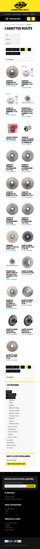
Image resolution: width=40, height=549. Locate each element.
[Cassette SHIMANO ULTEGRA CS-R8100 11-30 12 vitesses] (12, 291)
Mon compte (8, 14)
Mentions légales (10, 497)
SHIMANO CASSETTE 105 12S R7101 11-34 (12, 247)
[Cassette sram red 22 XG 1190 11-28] (12, 346)
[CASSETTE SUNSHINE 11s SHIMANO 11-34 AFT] (12, 99)
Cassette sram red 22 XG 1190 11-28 (11, 356)
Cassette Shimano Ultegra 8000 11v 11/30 (26, 220)
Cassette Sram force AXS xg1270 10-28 (11, 331)
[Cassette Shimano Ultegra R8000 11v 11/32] (27, 156)
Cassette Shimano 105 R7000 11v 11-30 (11, 193)
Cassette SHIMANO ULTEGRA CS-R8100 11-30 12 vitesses (11, 303)
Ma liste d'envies (16, 14)
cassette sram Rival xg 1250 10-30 (27, 302)
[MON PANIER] (33, 19)
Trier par (8, 49)
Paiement (7, 525)
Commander (25, 14)
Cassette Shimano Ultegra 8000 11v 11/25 (11, 167)
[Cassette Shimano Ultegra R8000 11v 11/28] (12, 209)
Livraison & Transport (11, 523)
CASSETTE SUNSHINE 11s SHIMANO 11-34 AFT (11, 110)
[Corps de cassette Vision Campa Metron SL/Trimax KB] (27, 128)
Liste (29, 49)
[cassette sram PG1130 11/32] (12, 128)
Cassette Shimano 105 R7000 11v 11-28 (11, 82)
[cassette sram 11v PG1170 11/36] (27, 262)
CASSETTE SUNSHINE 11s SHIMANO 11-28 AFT (26, 83)
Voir (23, 49)
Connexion (32, 14)
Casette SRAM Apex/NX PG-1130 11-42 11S (27, 247)
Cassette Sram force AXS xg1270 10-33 (27, 331)
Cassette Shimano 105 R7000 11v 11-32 (27, 193)
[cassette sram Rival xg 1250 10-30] (27, 291)
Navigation (14, 19)
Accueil (7, 24)
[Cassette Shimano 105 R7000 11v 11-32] (27, 183)
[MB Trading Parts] (20, 6)
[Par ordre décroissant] (18, 49)
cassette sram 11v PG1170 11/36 (27, 272)
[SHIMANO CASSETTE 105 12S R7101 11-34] (12, 236)
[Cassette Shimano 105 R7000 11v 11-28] (12, 72)
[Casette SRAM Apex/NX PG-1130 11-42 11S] (27, 236)
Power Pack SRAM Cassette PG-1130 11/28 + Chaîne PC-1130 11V (27, 111)
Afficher (8, 53)
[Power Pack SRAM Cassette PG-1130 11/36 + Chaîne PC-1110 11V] (12, 262)
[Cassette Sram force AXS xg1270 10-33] (27, 320)
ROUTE (13, 24)
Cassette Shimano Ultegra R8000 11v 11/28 (11, 220)
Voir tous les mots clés (16, 464)
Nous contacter (9, 529)
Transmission (20, 24)
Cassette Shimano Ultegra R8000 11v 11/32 (26, 167)
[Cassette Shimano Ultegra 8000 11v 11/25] (12, 156)
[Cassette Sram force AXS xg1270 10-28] (12, 320)
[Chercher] (28, 19)
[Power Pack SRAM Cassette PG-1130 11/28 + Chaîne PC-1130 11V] (27, 99)
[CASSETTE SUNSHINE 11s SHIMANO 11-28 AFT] (27, 72)
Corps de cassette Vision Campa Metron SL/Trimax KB (27, 139)
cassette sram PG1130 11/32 (11, 138)
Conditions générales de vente (13, 499)
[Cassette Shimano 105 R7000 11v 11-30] (12, 183)
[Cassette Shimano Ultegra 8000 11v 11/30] (27, 209)
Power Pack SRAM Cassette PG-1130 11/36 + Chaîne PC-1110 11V (11, 274)
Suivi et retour (9, 527)
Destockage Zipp (11, 460)
